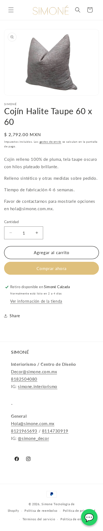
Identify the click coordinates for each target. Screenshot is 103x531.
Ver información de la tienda (36, 301)
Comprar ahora (51, 268)
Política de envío (73, 519)
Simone (46, 504)
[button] (11, 10)
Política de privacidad (79, 510)
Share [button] (15, 315)
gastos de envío (51, 141)
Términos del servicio (39, 519)
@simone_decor (33, 438)
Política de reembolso (40, 510)
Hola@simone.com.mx (32, 423)
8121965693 (24, 430)
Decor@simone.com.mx (34, 371)
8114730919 (55, 430)
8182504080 (24, 379)
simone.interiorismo (37, 386)
